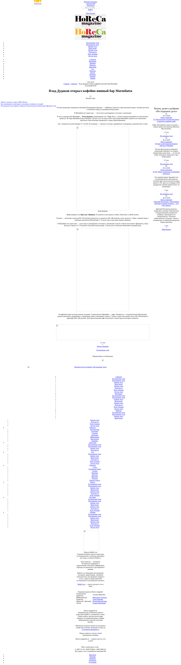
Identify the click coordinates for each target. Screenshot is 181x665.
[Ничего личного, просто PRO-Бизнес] (90, 100)
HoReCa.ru (81, 584)
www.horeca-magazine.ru (90, 629)
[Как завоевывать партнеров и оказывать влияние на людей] (90, 102)
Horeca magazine (103, 346)
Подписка (90, 5)
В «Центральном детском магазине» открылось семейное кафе (166, 120)
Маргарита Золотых (100, 597)
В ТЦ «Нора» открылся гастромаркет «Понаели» (166, 173)
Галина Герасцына (99, 603)
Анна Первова (98, 599)
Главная (66, 84)
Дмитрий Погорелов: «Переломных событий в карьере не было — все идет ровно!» (166, 203)
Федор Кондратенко (100, 601)
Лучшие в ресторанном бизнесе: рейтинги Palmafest (166, 145)
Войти (90, 9)
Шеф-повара (166, 229)
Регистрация (90, 13)
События (74, 84)
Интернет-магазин (90, 2)
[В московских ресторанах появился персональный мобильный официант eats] (90, 104)
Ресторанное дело (102, 350)
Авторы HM (90, 3)
